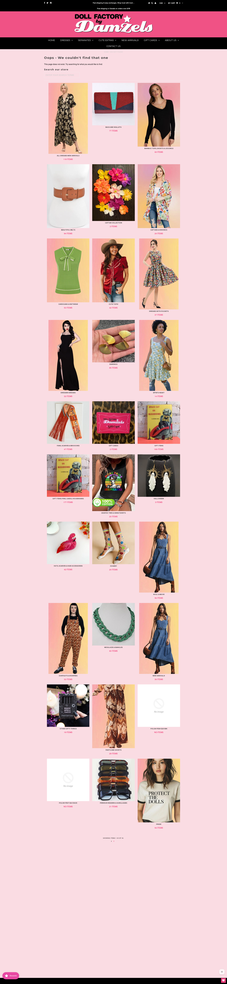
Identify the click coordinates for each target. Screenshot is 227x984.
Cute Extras (106, 40)
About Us (170, 40)
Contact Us (113, 46)
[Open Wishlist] (223, 980)
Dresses (65, 40)
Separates (84, 40)
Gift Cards (150, 40)
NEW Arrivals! (130, 40)
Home (51, 40)
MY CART (174, 3)
